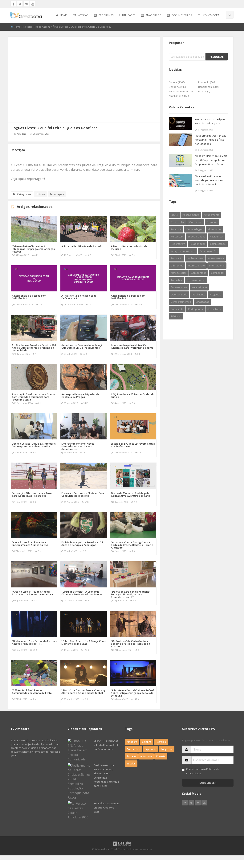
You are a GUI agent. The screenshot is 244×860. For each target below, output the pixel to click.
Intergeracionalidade (183, 251)
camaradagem (194, 229)
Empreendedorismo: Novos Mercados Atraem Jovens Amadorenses (77, 446)
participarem (195, 309)
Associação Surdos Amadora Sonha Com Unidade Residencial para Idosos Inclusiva (33, 397)
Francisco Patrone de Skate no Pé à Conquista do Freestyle (82, 494)
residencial (216, 236)
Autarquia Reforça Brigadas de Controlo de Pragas (80, 396)
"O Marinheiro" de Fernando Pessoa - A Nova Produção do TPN (34, 642)
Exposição (151, 749)
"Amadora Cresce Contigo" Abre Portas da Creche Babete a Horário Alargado (132, 545)
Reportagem (42, 26)
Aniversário (133, 749)
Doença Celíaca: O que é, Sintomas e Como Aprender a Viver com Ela (34, 445)
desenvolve (178, 222)
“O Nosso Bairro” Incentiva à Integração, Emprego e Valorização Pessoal (33, 249)
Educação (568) (206, 82)
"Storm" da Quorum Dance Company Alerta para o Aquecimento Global (83, 692)
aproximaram (216, 258)
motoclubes (214, 229)
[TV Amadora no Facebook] (13, 4)
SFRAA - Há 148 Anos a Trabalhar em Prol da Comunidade (106, 745)
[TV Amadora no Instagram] (26, 4)
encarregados (179, 287)
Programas (106, 15)
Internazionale (196, 265)
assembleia (214, 309)
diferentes (177, 265)
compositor (217, 272)
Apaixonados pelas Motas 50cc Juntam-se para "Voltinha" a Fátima (132, 346)
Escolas (131, 763)
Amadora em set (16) (181, 91)
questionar (195, 222)
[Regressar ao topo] (231, 836)
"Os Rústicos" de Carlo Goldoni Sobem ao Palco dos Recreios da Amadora (130, 643)
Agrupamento (211, 214)
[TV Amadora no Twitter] (20, 4)
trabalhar (176, 280)
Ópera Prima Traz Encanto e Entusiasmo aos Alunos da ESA (30, 544)
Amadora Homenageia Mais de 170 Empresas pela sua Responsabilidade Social (211, 160)
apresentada (198, 272)
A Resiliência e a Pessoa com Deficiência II (78, 297)
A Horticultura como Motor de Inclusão (129, 248)
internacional (217, 265)
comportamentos (181, 301)
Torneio (131, 756)
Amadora (176, 229)
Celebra (146, 741)
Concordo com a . (202, 771)
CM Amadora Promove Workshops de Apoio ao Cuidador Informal (209, 180)
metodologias (179, 272)
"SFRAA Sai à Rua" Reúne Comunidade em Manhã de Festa (32, 692)
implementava (195, 258)
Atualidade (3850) (179, 96)
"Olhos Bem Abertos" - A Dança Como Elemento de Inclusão (83, 642)
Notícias (83, 15)
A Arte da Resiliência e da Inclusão (82, 246)
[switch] (183, 770)
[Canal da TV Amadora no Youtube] (33, 4)
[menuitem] (61, 15)
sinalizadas (202, 301)
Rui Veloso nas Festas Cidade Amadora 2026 (106, 807)
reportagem (178, 243)
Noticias (28, 26)
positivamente (190, 214)
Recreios (212, 222)
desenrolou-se (208, 251)
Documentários (182, 15)
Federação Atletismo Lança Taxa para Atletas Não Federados (32, 494)
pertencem (177, 236)
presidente (177, 309)
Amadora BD (153, 15)
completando (218, 243)
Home (63, 15)
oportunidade (179, 294)
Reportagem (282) (208, 86)
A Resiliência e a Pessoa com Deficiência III (128, 297)
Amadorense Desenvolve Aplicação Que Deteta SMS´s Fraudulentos (82, 346)
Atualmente (198, 294)
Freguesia (215, 294)
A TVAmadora (210, 15)
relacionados (197, 243)
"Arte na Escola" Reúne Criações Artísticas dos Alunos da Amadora (32, 593)
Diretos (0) (204, 91)
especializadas (196, 236)
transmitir (176, 258)
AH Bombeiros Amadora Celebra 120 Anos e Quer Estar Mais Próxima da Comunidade (34, 347)
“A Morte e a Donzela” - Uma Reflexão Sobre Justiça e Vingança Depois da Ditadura (133, 693)
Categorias (24, 194)
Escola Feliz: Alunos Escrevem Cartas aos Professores (133, 445)
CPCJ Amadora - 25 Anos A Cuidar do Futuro (132, 396)
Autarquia (146, 756)
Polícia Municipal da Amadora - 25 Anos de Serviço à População (82, 544)
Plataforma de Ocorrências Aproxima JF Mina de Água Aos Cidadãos (210, 140)
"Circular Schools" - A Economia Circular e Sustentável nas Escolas (81, 593)
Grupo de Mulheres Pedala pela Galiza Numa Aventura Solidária (130, 494)
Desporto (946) (177, 86)
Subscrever (207, 782)
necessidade (199, 287)
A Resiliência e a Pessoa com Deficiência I (29, 297)
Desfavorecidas (196, 280)
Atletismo (176, 316)
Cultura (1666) (177, 82)
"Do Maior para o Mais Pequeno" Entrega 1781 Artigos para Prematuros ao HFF (130, 594)
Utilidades (128, 15)
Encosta (160, 756)
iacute (174, 214)
